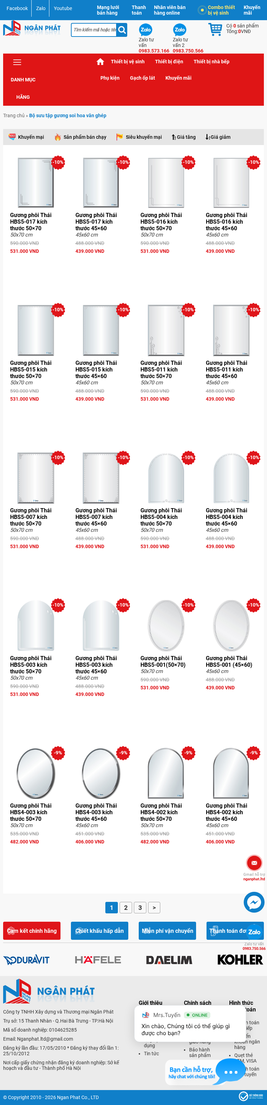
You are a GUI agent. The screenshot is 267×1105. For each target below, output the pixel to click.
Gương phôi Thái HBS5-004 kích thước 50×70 (161, 517)
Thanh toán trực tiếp (246, 1025)
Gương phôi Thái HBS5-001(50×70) (163, 661)
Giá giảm (220, 137)
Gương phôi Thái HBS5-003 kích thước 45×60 (96, 665)
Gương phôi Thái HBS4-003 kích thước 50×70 (30, 812)
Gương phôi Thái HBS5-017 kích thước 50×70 (30, 222)
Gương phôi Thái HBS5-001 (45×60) (229, 661)
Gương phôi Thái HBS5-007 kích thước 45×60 (96, 517)
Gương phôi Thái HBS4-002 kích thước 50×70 (161, 812)
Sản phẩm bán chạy (85, 137)
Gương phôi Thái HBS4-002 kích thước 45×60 (226, 812)
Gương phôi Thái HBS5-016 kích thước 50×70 (161, 222)
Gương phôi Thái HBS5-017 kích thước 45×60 (96, 222)
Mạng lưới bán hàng (108, 10)
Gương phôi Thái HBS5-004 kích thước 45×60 (226, 517)
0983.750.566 (254, 946)
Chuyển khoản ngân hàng (247, 1041)
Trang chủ (100, 62)
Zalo (41, 8)
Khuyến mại (31, 137)
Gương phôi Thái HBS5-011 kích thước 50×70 (161, 369)
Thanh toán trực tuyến (246, 1071)
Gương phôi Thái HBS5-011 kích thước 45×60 (226, 369)
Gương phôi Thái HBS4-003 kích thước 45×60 (96, 812)
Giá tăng (186, 137)
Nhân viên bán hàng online (170, 10)
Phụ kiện (110, 78)
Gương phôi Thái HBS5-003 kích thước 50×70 (30, 665)
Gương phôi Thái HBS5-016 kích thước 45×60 (226, 222)
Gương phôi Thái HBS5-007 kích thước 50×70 (30, 517)
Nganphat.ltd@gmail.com (45, 1039)
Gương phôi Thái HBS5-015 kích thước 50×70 (30, 369)
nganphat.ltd (254, 876)
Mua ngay (36, 263)
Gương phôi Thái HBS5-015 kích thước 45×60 (96, 369)
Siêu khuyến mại (144, 137)
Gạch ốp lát (142, 78)
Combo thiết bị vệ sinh (221, 10)
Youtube (63, 8)
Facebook (17, 8)
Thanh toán (139, 10)
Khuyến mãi (252, 10)
